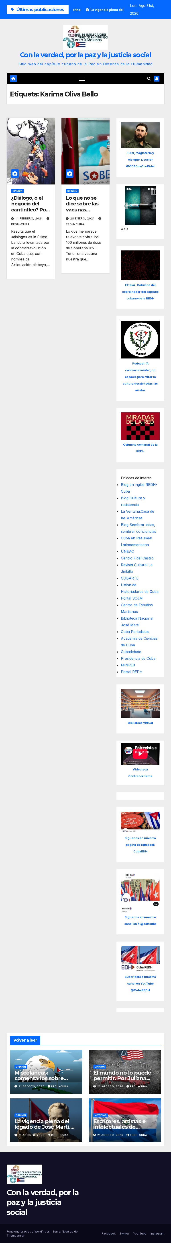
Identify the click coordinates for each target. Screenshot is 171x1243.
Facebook (109, 1233)
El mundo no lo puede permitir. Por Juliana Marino (122, 1078)
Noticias (100, 1115)
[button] (149, 78)
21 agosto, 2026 (31, 1086)
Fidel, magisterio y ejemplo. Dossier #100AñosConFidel (140, 159)
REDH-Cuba (59, 1086)
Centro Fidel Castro (137, 558)
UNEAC (127, 551)
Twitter (124, 1233)
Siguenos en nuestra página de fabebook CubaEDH (140, 844)
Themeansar (15, 1235)
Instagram (157, 1233)
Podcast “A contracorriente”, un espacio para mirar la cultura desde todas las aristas (140, 377)
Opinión (17, 191)
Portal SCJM (132, 598)
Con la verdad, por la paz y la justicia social (85, 55)
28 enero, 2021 (82, 218)
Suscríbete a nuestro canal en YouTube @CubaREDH (140, 983)
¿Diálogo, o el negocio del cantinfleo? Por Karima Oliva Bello (29, 210)
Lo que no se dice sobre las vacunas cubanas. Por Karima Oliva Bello (82, 212)
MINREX (128, 665)
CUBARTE (129, 578)
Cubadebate (131, 651)
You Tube (140, 1233)
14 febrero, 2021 (29, 218)
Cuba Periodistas (135, 631)
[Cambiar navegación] (82, 78)
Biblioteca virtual (140, 723)
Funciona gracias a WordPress (29, 1231)
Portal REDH (131, 672)
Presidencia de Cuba (138, 658)
